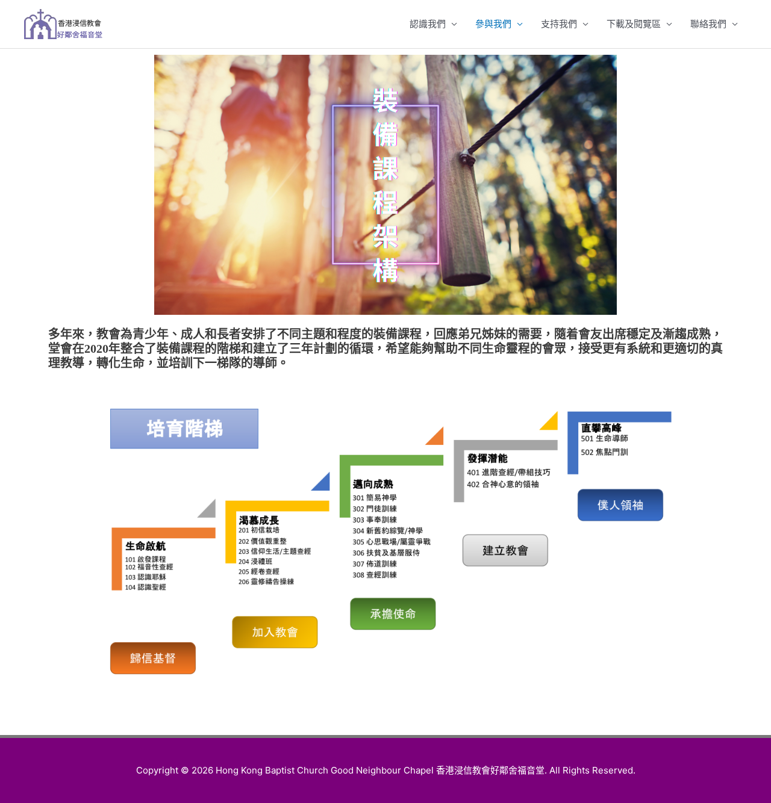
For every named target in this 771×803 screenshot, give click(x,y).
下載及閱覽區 (634, 23)
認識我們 (428, 23)
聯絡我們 (708, 23)
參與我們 (493, 23)
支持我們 (559, 23)
